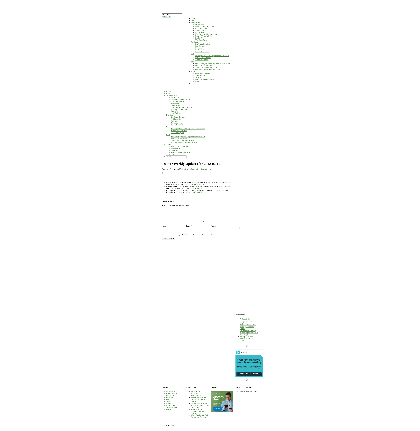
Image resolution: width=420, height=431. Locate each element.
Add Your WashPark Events (204, 79)
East (192, 54)
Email (189, 226)
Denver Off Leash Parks (203, 36)
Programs (198, 48)
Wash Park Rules (201, 40)
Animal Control (200, 30)
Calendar (198, 77)
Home (168, 91)
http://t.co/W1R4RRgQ (195, 192)
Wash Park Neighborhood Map (206, 34)
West (192, 62)
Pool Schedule (200, 46)
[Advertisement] (246, 209)
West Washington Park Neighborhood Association (212, 64)
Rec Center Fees (200, 50)
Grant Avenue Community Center (206, 67)
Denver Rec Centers (202, 52)
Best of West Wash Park (203, 66)
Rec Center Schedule (202, 44)
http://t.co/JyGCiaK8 (193, 188)
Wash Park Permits (201, 28)
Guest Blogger (200, 75)
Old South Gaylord (201, 60)
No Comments (206, 169)
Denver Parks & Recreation (204, 26)
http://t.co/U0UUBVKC (194, 184)
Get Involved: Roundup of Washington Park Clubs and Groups (249, 333)
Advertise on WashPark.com (205, 73)
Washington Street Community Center (208, 69)
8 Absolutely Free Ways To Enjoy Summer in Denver (248, 327)
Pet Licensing (200, 32)
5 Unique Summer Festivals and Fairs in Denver (247, 338)
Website (213, 226)
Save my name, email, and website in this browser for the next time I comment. (191, 235)
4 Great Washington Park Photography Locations (199, 416)
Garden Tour (199, 38)
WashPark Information (191, 169)
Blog (168, 93)
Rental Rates (199, 24)
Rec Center (195, 42)
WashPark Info (171, 95)
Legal (197, 81)
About (193, 71)
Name (164, 226)
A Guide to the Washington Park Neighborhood (246, 321)
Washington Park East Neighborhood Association (212, 56)
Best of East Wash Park (203, 58)
